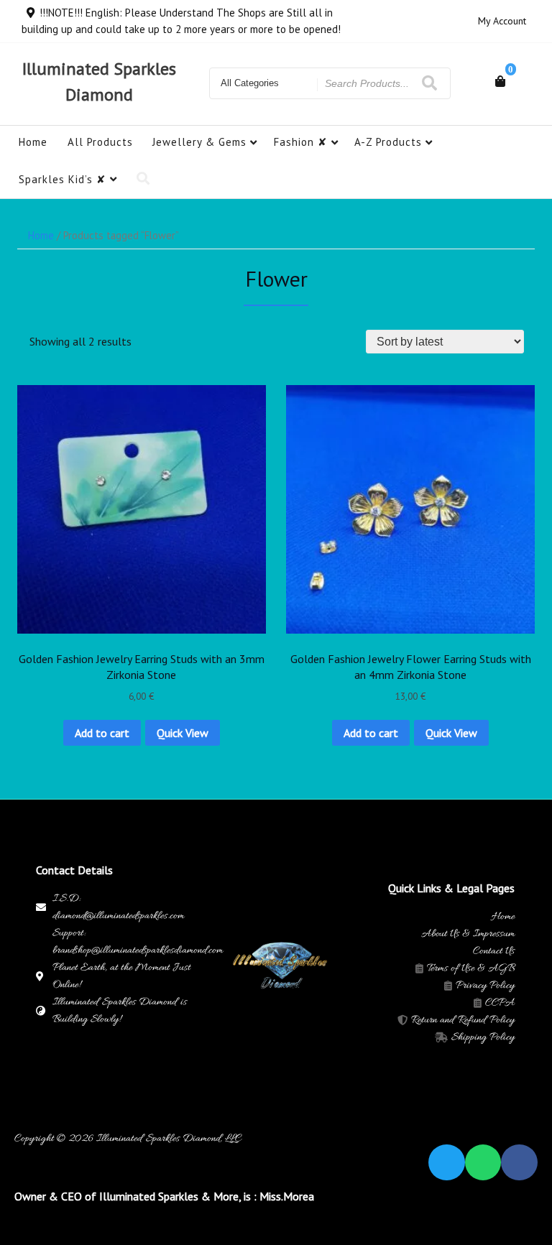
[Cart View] (500, 81)
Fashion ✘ (301, 142)
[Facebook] (519, 1162)
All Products (100, 142)
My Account (502, 20)
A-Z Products (388, 142)
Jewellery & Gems (199, 142)
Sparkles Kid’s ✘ (62, 179)
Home (33, 142)
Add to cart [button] (102, 733)
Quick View (182, 733)
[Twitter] (446, 1162)
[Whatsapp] (483, 1162)
